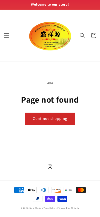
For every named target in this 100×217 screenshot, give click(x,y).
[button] (6, 35)
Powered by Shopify (68, 207)
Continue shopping (50, 118)
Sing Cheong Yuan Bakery (43, 207)
